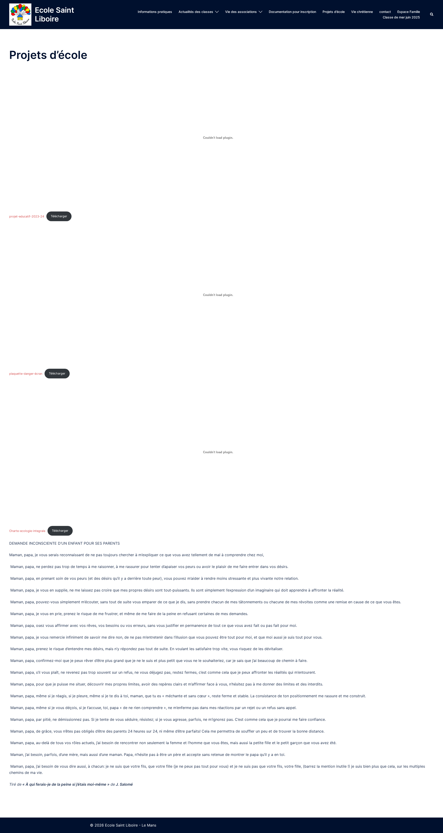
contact (385, 12)
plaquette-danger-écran (25, 373)
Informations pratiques (155, 12)
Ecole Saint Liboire (54, 14)
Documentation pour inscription (292, 12)
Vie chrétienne (362, 12)
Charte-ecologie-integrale (27, 530)
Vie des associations (241, 12)
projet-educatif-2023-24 (26, 216)
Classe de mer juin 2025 (401, 17)
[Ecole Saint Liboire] (20, 14)
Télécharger (59, 216)
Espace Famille (408, 12)
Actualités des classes (196, 12)
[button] (432, 14)
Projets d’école (334, 12)
